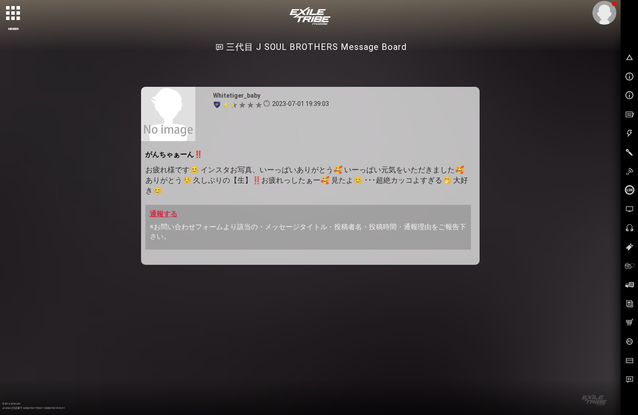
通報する (164, 214)
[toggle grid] (13, 13)
